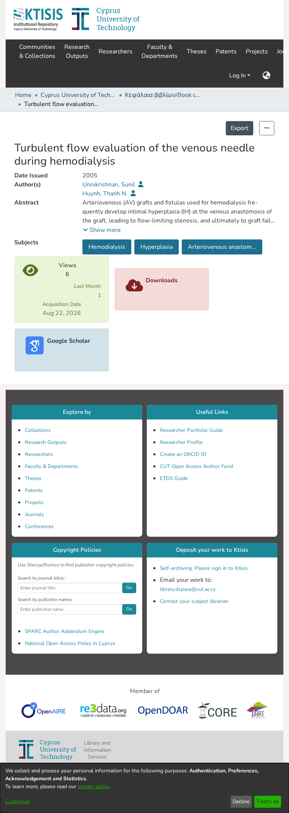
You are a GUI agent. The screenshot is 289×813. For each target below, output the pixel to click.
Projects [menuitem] (257, 51)
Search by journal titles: (41, 578)
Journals (34, 514)
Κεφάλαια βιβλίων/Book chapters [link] (162, 95)
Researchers (39, 454)
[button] (38, 20)
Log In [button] (238, 75)
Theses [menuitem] (197, 51)
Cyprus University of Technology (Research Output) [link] (78, 95)
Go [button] (129, 587)
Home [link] (23, 95)
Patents (34, 490)
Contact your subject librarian (194, 601)
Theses (33, 478)
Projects (34, 502)
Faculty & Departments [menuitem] (159, 51)
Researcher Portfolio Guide (191, 430)
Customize (17, 801)
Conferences (39, 526)
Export (239, 128)
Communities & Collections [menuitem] (37, 51)
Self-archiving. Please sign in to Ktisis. (204, 568)
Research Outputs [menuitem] (77, 51)
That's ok (267, 801)
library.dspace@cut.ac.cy (188, 589)
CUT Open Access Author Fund (196, 466)
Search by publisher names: (45, 600)
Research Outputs (46, 442)
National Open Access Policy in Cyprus (70, 643)
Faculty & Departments (51, 466)
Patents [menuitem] (226, 51)
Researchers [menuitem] (115, 51)
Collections (38, 430)
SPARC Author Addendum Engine (64, 631)
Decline (241, 801)
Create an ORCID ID (183, 454)
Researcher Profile (181, 442)
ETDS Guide (174, 478)
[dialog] (144, 788)
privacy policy (93, 786)
